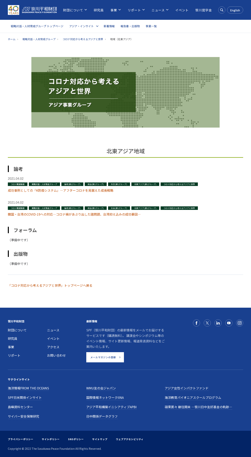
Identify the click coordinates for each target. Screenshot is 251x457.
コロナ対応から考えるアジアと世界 (83, 39)
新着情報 (109, 26)
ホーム (11, 39)
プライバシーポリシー (20, 439)
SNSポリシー (76, 439)
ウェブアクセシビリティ (130, 439)
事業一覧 (151, 26)
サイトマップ (99, 439)
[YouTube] (228, 322)
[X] (207, 322)
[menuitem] (73, 10)
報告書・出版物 (130, 26)
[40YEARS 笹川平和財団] (32, 10)
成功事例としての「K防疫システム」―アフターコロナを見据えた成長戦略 (60, 190)
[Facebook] (196, 322)
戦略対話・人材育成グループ (39, 39)
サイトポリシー (51, 439)
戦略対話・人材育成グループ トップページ (37, 26)
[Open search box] (221, 10)
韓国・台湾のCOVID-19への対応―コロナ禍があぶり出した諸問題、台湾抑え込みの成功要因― (74, 214)
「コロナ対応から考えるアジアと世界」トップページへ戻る (50, 285)
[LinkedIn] (218, 322)
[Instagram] (239, 322)
